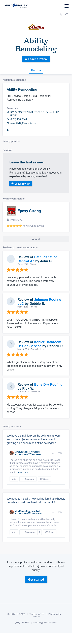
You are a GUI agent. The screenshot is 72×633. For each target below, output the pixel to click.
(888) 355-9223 (22, 622)
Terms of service (36, 613)
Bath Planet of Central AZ (37, 258)
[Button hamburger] (66, 6)
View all (36, 239)
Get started (36, 579)
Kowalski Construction (27, 453)
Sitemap (36, 616)
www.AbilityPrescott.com (23, 123)
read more (23, 472)
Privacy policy (54, 613)
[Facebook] (8, 130)
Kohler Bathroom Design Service (39, 343)
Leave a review (37, 59)
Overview (36, 70)
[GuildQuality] (15, 6)
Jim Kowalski (21, 451)
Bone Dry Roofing (48, 384)
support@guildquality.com (45, 622)
